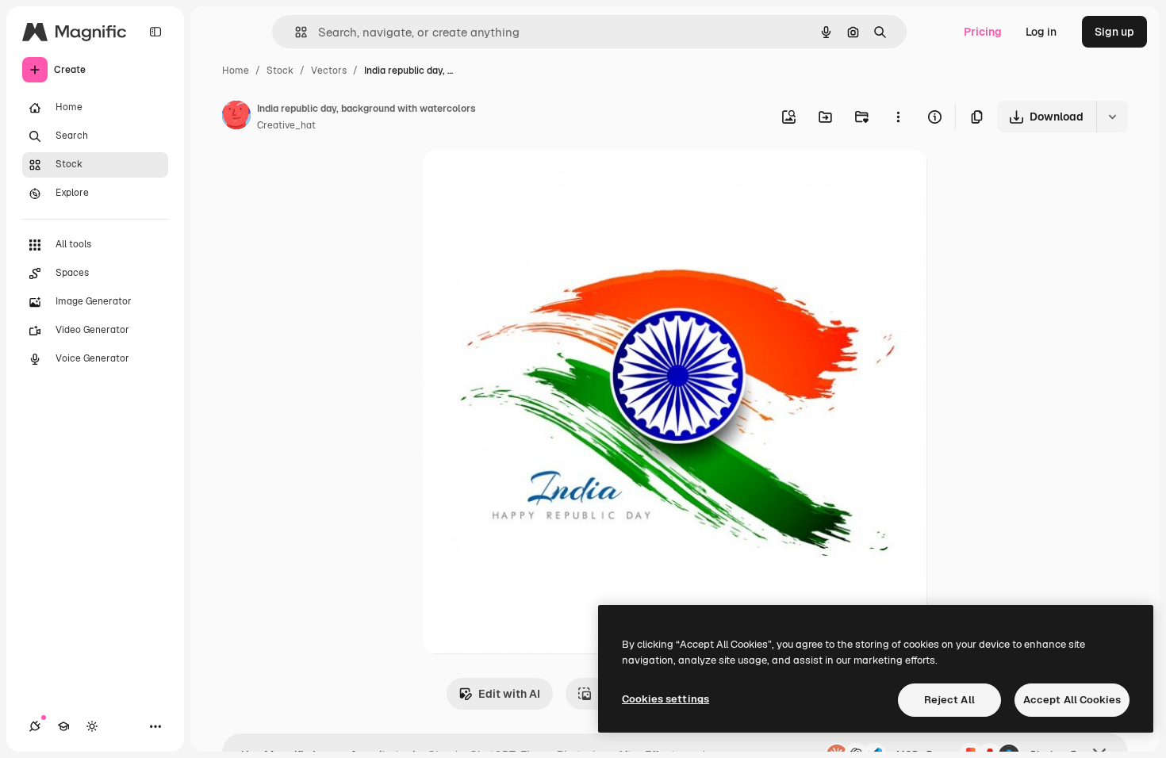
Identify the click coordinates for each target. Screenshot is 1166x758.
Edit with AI (509, 694)
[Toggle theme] (92, 726)
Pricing (983, 32)
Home (235, 70)
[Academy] (63, 726)
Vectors (329, 70)
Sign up (1114, 32)
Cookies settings (665, 699)
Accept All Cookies (1072, 699)
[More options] (898, 116)
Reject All (949, 699)
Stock (280, 70)
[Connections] (35, 726)
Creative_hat (286, 125)
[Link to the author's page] (236, 117)
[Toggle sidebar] (155, 31)
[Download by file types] (1112, 116)
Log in (1041, 32)
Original (524, 180)
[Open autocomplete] (294, 32)
